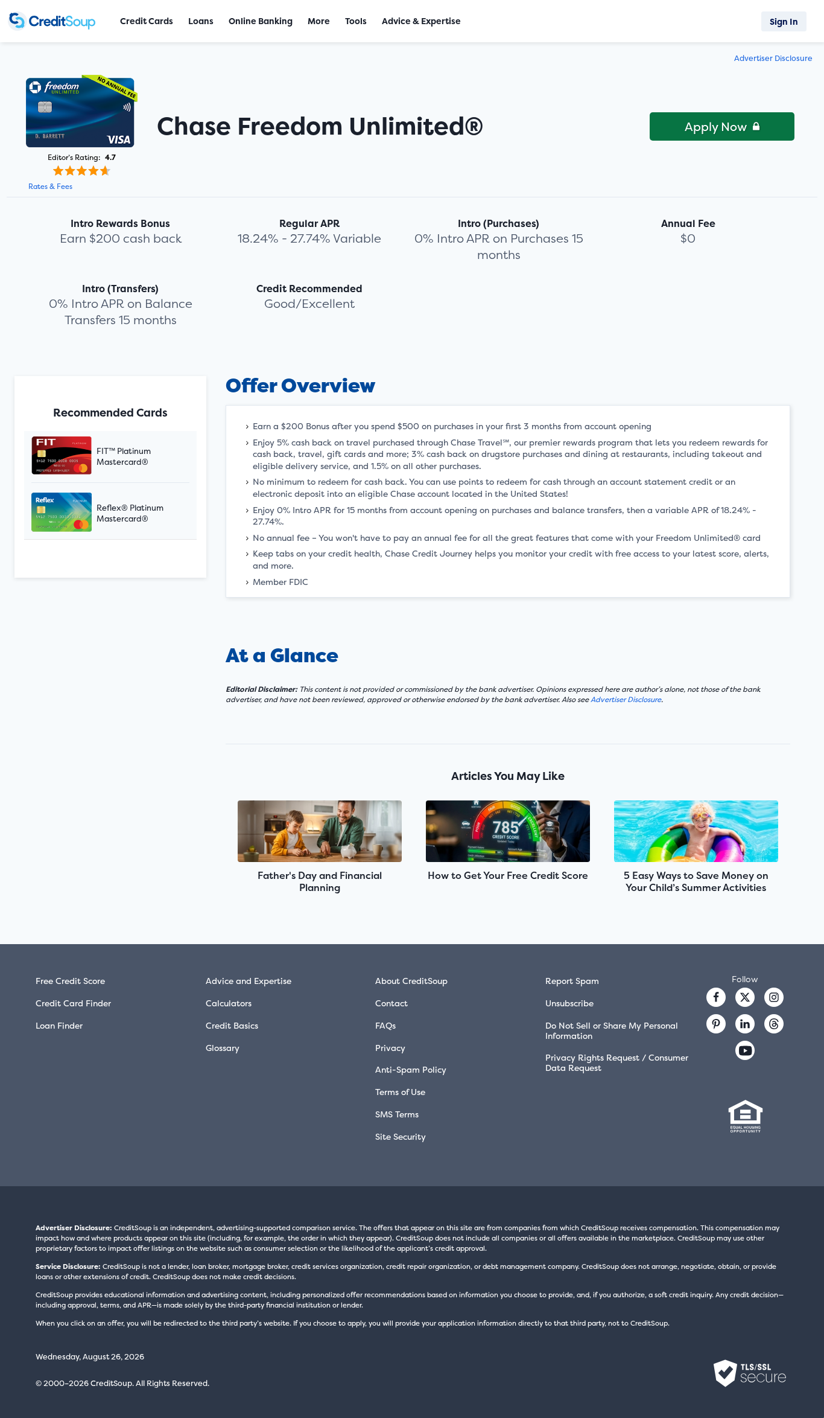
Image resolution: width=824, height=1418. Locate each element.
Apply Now (716, 126)
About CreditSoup (411, 980)
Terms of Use (400, 1091)
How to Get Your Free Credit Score (508, 875)
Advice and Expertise (248, 980)
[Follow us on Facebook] (716, 997)
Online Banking (261, 21)
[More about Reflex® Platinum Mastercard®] (76, 513)
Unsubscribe (569, 1003)
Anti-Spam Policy (410, 1069)
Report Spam (572, 980)
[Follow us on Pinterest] (716, 1023)
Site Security (400, 1136)
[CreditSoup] (55, 21)
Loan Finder (59, 1025)
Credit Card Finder (73, 1003)
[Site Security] (750, 1373)
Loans (201, 21)
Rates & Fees (50, 186)
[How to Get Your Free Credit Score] (508, 832)
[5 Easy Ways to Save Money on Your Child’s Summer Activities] (696, 832)
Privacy (390, 1047)
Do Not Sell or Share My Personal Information (611, 1030)
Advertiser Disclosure (773, 58)
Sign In (784, 21)
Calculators (229, 1003)
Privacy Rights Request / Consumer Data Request (616, 1062)
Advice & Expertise (421, 21)
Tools (356, 21)
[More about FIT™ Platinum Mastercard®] (76, 456)
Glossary (222, 1047)
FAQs (385, 1025)
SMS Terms (397, 1114)
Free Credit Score (70, 980)
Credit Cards (146, 21)
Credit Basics (232, 1025)
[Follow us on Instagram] (774, 997)
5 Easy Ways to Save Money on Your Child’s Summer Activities (696, 881)
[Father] (320, 832)
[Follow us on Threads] (774, 1023)
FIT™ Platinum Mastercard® (124, 456)
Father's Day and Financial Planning (320, 881)
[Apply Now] (82, 111)
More (319, 21)
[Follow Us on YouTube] (745, 1050)
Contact (391, 1003)
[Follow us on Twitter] (745, 997)
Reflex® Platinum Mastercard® (130, 513)
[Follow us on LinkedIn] (745, 1023)
